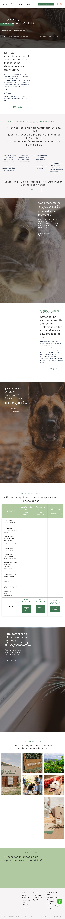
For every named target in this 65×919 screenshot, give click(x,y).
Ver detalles (26, 514)
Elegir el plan (26, 609)
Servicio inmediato (46, 4)
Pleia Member (13, 4)
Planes (20, 4)
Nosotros (5, 4)
